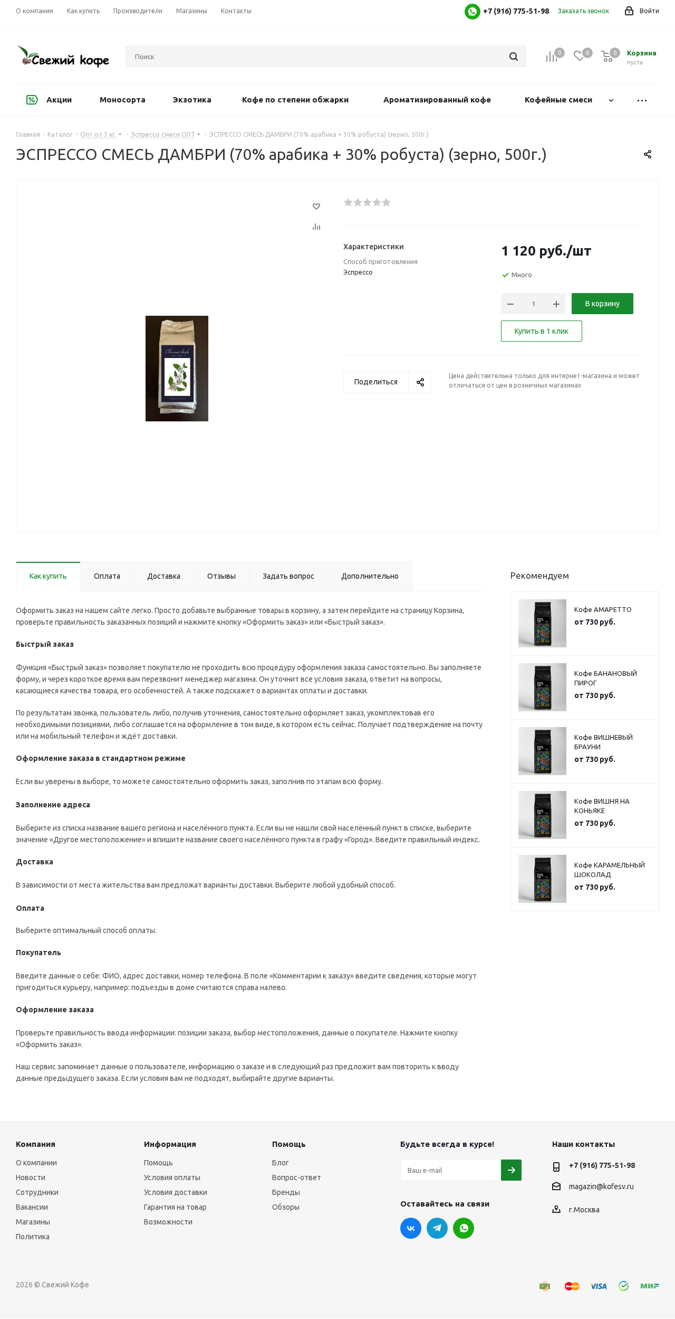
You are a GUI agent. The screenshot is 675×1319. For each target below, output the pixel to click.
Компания (35, 1143)
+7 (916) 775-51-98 (602, 1165)
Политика (33, 1236)
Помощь (158, 1162)
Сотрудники (37, 1192)
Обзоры (286, 1207)
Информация (170, 1143)
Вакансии (32, 1207)
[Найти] (513, 56)
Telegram (437, 1228)
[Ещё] (642, 100)
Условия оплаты (172, 1177)
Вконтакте (410, 1228)
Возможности (168, 1222)
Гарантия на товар (175, 1207)
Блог (280, 1162)
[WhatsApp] (472, 12)
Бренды (286, 1192)
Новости (30, 1177)
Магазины (33, 1222)
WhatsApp (463, 1228)
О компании (36, 1162)
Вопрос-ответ (296, 1177)
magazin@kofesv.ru (601, 1186)
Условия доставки (175, 1192)
